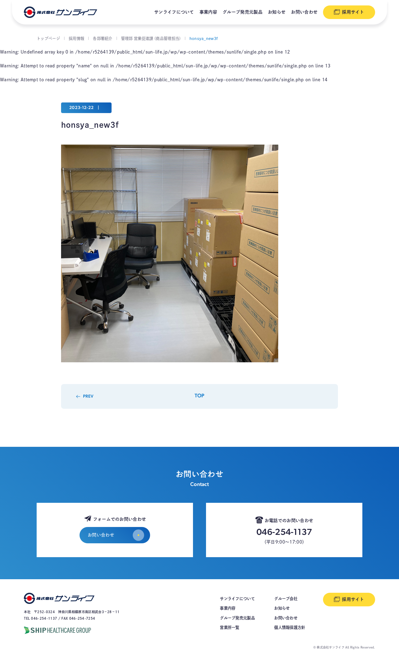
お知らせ (277, 12)
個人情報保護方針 (289, 627)
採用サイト (353, 12)
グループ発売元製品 (242, 12)
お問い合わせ (304, 12)
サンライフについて (174, 12)
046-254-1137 (284, 532)
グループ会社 (285, 599)
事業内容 (208, 12)
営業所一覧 (229, 627)
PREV (88, 396)
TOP (200, 396)
